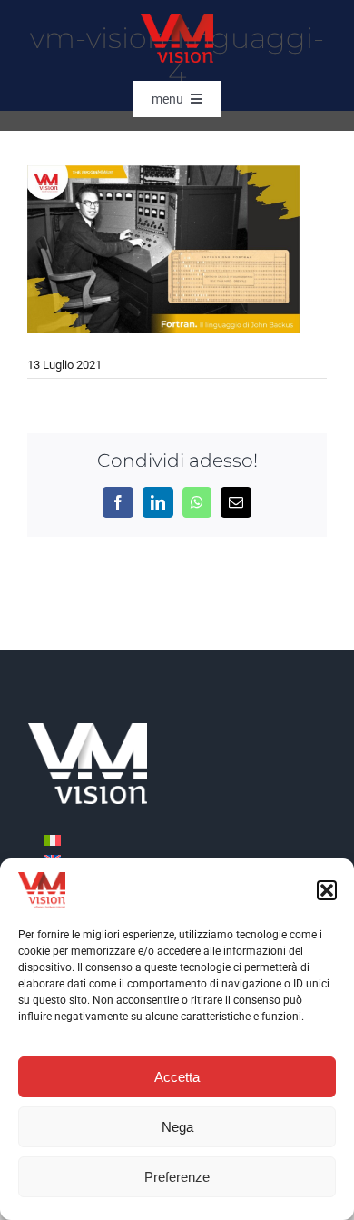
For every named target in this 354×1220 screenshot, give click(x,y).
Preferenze (177, 1177)
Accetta (177, 1077)
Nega (177, 1127)
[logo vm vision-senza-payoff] (177, 20)
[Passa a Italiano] (52, 839)
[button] (327, 890)
